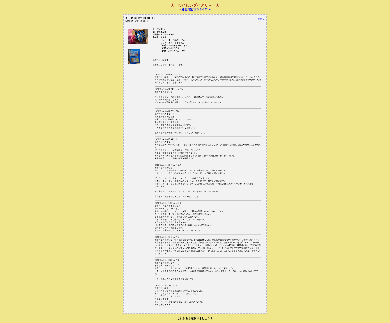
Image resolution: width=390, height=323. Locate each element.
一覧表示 (260, 19)
